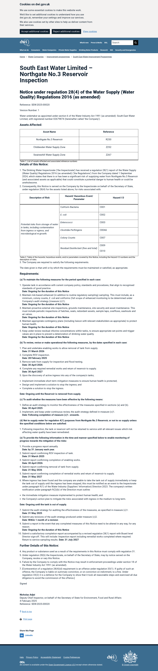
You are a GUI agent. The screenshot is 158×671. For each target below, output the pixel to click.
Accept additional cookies (34, 31)
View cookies (90, 31)
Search (115, 42)
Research (104, 50)
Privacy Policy (32, 657)
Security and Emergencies (125, 50)
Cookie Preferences (71, 657)
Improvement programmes (58, 57)
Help (22, 657)
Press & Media (96, 43)
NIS (111, 50)
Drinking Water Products (88, 50)
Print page (27, 619)
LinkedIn (29, 635)
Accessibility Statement (51, 657)
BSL (106, 43)
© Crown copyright (130, 665)
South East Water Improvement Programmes (92, 57)
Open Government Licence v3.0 (62, 665)
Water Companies (49, 50)
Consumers (35, 50)
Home (22, 57)
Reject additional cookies (66, 31)
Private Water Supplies (68, 50)
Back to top (27, 611)
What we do (24, 50)
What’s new (84, 43)
